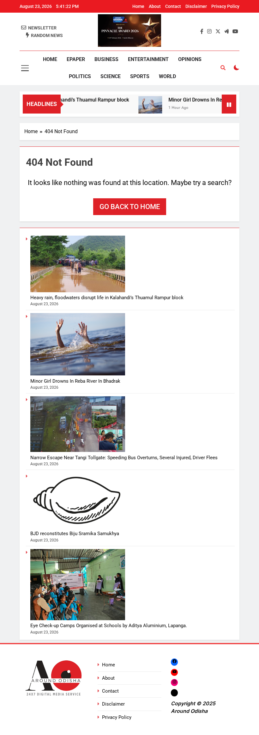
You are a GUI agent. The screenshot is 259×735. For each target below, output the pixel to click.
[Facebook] (174, 662)
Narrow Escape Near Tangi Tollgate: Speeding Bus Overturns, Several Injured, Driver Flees (124, 457)
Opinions (190, 59)
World (167, 76)
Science (110, 76)
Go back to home (129, 207)
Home (138, 6)
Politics (80, 76)
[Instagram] (174, 682)
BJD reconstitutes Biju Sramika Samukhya (74, 533)
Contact (173, 6)
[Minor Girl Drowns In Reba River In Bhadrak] (142, 108)
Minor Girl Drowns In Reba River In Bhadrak (209, 100)
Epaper (76, 59)
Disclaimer (196, 6)
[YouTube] (174, 672)
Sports (139, 76)
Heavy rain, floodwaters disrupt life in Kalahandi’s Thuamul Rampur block (107, 297)
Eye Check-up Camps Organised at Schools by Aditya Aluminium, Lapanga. (108, 625)
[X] (174, 693)
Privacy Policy (225, 6)
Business (106, 59)
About (155, 6)
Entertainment (148, 59)
